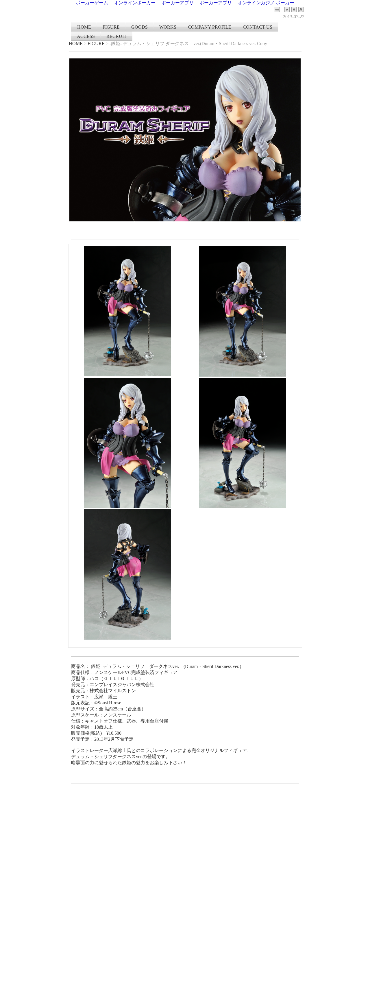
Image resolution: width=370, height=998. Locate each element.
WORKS (167, 27)
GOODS (139, 27)
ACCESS (86, 36)
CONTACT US (257, 27)
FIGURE (111, 27)
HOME (84, 27)
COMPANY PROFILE (209, 27)
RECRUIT (116, 36)
